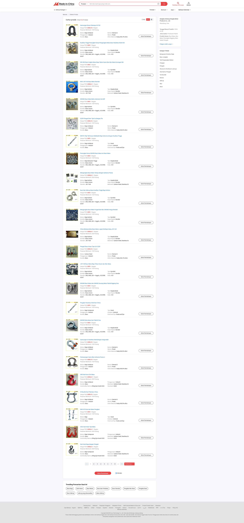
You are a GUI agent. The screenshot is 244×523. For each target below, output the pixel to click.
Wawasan (158, 505)
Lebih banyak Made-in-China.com (131, 505)
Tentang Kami (87, 505)
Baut (161, 86)
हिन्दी (157, 507)
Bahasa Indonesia (122, 509)
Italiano (124, 507)
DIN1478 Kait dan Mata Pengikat (90, 409)
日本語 (92, 507)
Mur (161, 83)
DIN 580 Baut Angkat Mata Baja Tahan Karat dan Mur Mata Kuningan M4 (102, 62)
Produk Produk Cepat (147, 505)
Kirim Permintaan (146, 36)
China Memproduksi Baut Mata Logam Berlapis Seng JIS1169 (98, 229)
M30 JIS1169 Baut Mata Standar (90, 81)
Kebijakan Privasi (116, 505)
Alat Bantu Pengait (165, 72)
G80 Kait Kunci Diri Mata (87, 374)
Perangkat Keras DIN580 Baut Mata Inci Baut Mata (95, 153)
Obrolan (119, 473)
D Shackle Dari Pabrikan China (89, 392)
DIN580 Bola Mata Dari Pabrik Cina (90, 320)
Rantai (162, 78)
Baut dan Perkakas (102, 488)
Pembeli (152, 10)
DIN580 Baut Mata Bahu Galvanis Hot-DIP (92, 99)
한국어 (139, 507)
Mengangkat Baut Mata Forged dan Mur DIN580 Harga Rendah (99, 209)
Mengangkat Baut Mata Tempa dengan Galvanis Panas (96, 173)
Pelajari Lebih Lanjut (167, 44)
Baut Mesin (90, 488)
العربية (144, 507)
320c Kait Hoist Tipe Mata (87, 427)
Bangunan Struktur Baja (167, 54)
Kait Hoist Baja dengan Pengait (89, 444)
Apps (172, 10)
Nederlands (151, 507)
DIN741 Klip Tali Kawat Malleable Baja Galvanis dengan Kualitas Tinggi (101, 136)
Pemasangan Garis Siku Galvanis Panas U (92, 357)
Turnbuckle (163, 75)
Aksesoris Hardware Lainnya (168, 69)
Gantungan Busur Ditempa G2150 (90, 25)
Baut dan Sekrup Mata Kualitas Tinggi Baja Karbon (95, 190)
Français (98, 507)
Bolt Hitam (80, 488)
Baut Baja (70, 488)
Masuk (189, 5)
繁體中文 (86, 507)
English (74, 507)
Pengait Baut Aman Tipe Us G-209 (90, 246)
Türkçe (168, 507)
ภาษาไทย (162, 507)
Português (118, 507)
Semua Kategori (60, 10)
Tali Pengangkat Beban (166, 60)
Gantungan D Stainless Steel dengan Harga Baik (94, 340)
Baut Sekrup (70, 493)
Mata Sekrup (100, 493)
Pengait (162, 66)
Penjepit (162, 63)
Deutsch (111, 507)
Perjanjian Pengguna (104, 505)
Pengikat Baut (143, 488)
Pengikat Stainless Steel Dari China (90, 303)
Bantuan (163, 10)
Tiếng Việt (175, 507)
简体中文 (80, 507)
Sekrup (162, 81)
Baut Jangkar (164, 57)
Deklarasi (95, 505)
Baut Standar (116, 488)
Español (105, 507)
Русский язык (132, 507)
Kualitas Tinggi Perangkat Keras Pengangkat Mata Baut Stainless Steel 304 (102, 43)
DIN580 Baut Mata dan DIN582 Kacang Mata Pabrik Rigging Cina (99, 283)
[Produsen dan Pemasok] (63, 4)
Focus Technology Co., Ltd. (117, 513)
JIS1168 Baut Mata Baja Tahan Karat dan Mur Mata (95, 264)
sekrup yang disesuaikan (85, 493)
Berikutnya (129, 464)
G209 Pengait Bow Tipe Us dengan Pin (91, 118)
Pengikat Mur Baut (129, 488)
